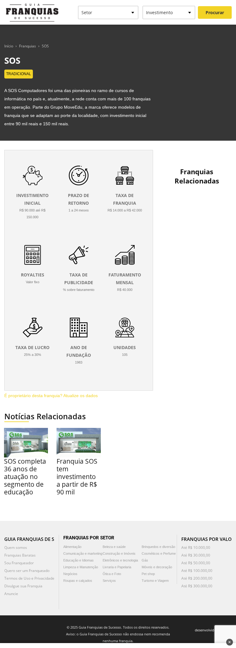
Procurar (215, 12)
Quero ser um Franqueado (26, 570)
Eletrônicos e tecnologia (120, 560)
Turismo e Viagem (155, 580)
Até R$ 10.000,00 (195, 547)
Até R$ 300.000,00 (196, 586)
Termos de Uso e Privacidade (29, 578)
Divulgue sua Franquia (23, 586)
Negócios (70, 574)
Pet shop (148, 574)
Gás (145, 560)
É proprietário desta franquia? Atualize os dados (51, 395)
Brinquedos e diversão (158, 547)
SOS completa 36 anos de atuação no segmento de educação (25, 476)
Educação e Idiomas (78, 560)
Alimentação (72, 547)
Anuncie (11, 593)
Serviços (109, 580)
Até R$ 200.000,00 (196, 578)
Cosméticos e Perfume (159, 553)
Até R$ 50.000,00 (195, 562)
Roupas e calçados (77, 580)
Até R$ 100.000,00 (196, 570)
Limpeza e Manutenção (80, 567)
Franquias (27, 46)
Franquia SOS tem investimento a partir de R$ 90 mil (77, 476)
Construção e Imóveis (119, 553)
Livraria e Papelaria (117, 567)
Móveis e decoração (157, 567)
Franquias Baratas (20, 555)
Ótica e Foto (112, 574)
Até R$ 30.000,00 (195, 555)
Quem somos (15, 547)
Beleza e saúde (114, 547)
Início (8, 46)
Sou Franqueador (19, 562)
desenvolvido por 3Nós (213, 630)
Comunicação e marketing (82, 553)
